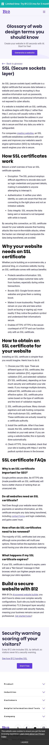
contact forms (18, 516)
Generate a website (24, 52)
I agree (24, 742)
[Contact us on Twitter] (18, 728)
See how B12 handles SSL (14, 658)
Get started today (23, 616)
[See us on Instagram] (43, 728)
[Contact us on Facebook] (26, 728)
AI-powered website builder (25, 594)
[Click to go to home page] (14, 11)
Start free (24, 665)
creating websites (25, 133)
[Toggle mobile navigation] (44, 12)
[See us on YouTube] (35, 728)
